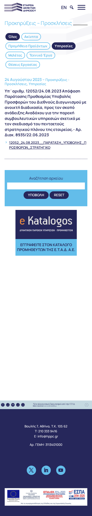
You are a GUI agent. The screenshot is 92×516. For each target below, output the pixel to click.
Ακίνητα (31, 36)
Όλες (12, 36)
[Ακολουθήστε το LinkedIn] (46, 470)
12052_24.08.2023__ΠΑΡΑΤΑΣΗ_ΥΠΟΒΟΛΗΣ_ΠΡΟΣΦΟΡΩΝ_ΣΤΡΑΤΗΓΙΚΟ (47, 145)
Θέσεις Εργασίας (22, 64)
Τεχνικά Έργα (40, 55)
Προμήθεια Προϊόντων (27, 46)
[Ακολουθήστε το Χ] (31, 470)
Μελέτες (15, 55)
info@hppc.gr (48, 436)
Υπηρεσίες (64, 46)
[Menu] (81, 7)
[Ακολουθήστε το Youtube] (61, 470)
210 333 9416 (47, 431)
